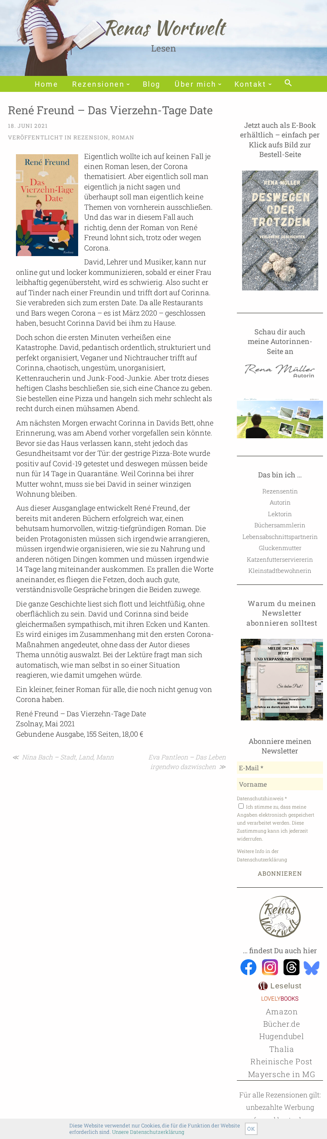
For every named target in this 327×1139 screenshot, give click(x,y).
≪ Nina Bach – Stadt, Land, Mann (63, 757)
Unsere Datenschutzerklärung (148, 1132)
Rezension (90, 137)
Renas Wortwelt (164, 28)
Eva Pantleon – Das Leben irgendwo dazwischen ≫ (187, 762)
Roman (123, 137)
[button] (288, 83)
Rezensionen (98, 84)
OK (251, 1128)
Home (46, 84)
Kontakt (250, 84)
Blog (152, 84)
